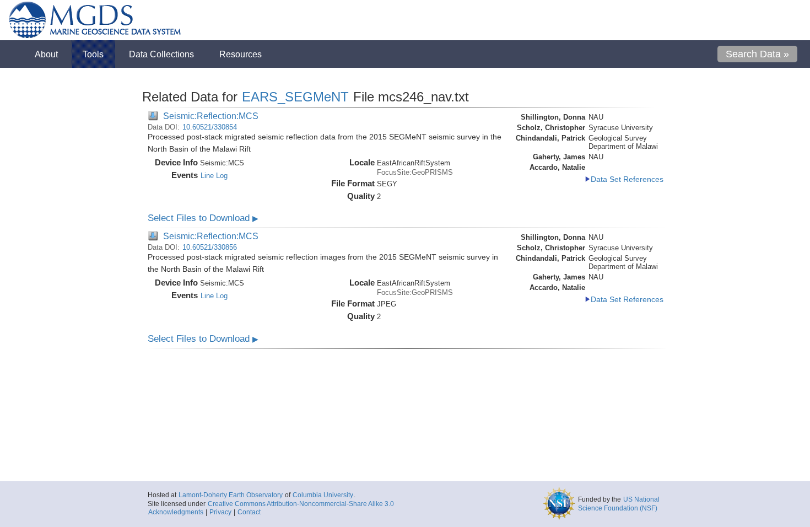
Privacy (220, 512)
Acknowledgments (175, 512)
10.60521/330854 (209, 127)
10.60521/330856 (209, 247)
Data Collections (161, 54)
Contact (249, 512)
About (46, 54)
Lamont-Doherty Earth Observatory (231, 495)
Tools (93, 54)
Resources (240, 54)
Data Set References (627, 179)
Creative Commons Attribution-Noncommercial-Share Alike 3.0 (301, 504)
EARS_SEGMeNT (295, 96)
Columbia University (323, 495)
